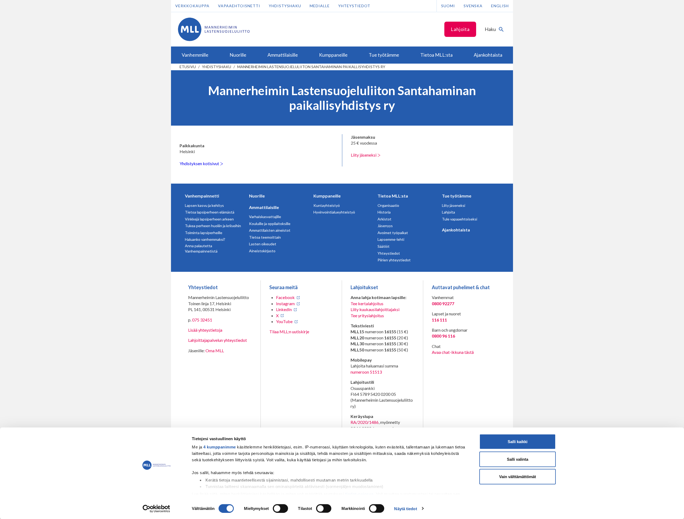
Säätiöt (384, 246)
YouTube (284, 321)
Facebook (285, 297)
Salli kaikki (517, 441)
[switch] (280, 508)
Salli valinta (517, 459)
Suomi (448, 5)
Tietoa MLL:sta (393, 195)
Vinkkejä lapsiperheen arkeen (209, 219)
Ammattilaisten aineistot (269, 230)
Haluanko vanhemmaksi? (205, 239)
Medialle (320, 5)
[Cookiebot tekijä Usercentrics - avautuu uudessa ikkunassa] (156, 509)
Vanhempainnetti (202, 195)
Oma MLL (214, 350)
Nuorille (257, 195)
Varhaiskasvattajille (265, 216)
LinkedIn (284, 309)
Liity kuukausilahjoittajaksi (375, 309)
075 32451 (202, 319)
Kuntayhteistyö (326, 205)
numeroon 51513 (366, 371)
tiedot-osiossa (359, 493)
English (500, 5)
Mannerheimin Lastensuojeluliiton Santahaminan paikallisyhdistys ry (311, 66)
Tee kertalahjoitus (367, 303)
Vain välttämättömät (517, 476)
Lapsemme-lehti (391, 239)
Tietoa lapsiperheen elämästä (209, 212)
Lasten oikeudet (262, 244)
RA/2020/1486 (365, 422)
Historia (384, 212)
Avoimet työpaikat (393, 232)
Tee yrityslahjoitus (367, 315)
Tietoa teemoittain (265, 237)
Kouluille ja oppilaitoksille (269, 223)
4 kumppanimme (219, 447)
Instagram (285, 303)
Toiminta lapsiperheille (203, 232)
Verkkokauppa (192, 5)
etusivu (188, 66)
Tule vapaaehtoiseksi (459, 219)
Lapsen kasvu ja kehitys (204, 205)
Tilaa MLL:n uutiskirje (289, 331)
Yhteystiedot (354, 5)
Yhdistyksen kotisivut (200, 163)
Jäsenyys (385, 225)
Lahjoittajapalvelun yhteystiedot (217, 340)
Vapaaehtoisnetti (239, 5)
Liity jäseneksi (364, 154)
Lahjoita (460, 29)
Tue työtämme (456, 195)
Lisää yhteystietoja (205, 329)
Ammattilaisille (264, 207)
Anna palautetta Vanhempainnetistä (201, 248)
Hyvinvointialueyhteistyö (334, 212)
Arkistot (384, 219)
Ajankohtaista (456, 229)
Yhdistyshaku (285, 5)
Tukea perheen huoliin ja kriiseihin (213, 225)
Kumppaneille (327, 195)
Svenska (473, 5)
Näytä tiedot (405, 508)
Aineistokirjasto (262, 251)
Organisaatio (388, 205)
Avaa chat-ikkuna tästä (453, 352)
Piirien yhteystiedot (394, 260)
